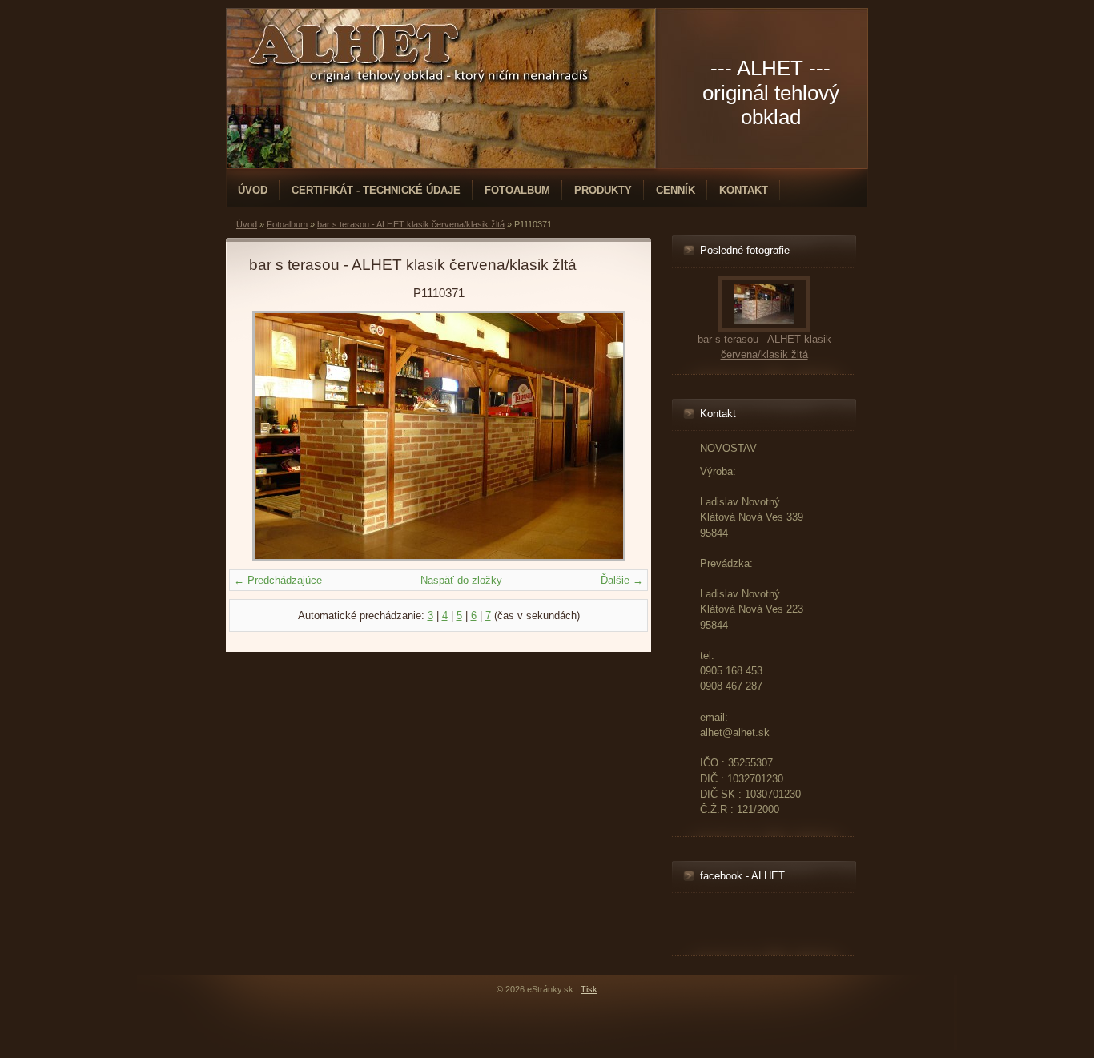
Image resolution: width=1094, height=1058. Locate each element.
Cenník (675, 190)
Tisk (589, 989)
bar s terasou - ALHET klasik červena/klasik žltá (411, 224)
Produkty (603, 190)
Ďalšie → (622, 580)
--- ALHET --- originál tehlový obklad (770, 92)
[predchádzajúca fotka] (275, 436)
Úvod (252, 190)
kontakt (743, 190)
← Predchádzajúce (278, 580)
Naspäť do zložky (461, 580)
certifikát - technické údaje (376, 190)
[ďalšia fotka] (602, 436)
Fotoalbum (517, 190)
